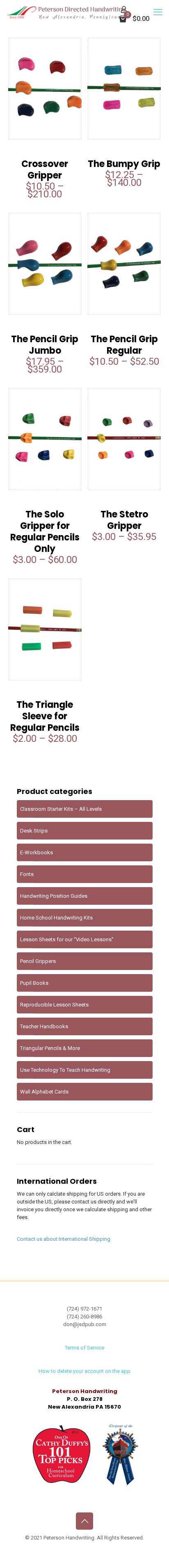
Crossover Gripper (44, 170)
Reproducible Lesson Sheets (54, 1005)
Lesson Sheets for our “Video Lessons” (67, 939)
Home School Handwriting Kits (56, 918)
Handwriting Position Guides (53, 896)
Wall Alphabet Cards (44, 1092)
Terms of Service (84, 1348)
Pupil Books (34, 983)
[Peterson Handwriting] (66, 12)
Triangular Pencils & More (50, 1048)
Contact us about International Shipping (63, 1239)
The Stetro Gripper (124, 520)
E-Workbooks (36, 852)
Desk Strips (34, 831)
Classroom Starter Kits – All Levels (61, 809)
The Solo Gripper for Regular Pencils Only (45, 531)
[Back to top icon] (84, 1521)
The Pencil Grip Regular (124, 345)
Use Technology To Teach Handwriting (65, 1070)
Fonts (27, 874)
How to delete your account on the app (84, 1371)
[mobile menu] (158, 12)
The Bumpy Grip (124, 164)
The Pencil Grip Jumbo (44, 345)
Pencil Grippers (38, 961)
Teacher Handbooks (44, 1026)
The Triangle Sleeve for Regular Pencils (45, 716)
